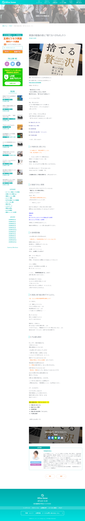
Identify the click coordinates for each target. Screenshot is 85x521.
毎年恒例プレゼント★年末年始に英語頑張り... (9, 180)
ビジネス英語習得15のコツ (9, 143)
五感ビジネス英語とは (11, 194)
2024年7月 (11, 233)
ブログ (71, 2)
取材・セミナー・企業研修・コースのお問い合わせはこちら (43, 513)
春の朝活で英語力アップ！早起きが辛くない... (9, 170)
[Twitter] (12, 64)
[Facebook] (18, 64)
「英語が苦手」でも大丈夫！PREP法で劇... (8, 152)
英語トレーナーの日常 (11, 212)
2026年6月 (11, 219)
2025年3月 (11, 227)
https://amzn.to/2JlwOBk (35, 82)
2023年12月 (12, 239)
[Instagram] (7, 64)
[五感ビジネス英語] (9, 2)
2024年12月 (12, 229)
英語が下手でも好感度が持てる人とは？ (9, 96)
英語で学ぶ (8, 204)
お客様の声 (55, 2)
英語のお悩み (9, 208)
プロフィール (47, 2)
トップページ (39, 2)
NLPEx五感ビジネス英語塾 (12, 200)
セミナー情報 (9, 198)
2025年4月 (11, 225)
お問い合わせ (79, 2)
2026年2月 (11, 221)
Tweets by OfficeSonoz (12, 247)
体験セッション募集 (10, 196)
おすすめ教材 (9, 210)
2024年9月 (11, 231)
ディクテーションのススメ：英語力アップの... (9, 161)
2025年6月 (11, 223)
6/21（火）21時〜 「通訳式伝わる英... (9, 116)
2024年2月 (11, 237)
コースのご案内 (63, 2)
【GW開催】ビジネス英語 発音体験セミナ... (9, 134)
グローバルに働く (10, 202)
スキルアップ (9, 206)
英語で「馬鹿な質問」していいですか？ (9, 106)
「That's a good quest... (9, 125)
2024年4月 (11, 235)
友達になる (13, 83)
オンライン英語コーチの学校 (13, 192)
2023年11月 (12, 242)
